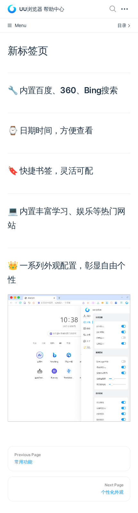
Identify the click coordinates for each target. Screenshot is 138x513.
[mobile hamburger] (124, 9)
